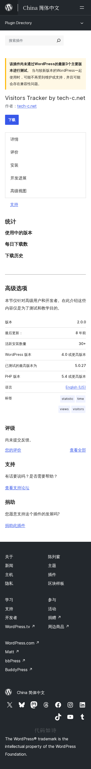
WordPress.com (22, 642)
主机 (9, 574)
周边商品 (58, 626)
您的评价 (13, 449)
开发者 (11, 617)
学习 (9, 599)
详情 (14, 139)
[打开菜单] (83, 7)
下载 (11, 120)
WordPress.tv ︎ (20, 626)
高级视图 (18, 190)
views (64, 409)
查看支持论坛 (17, 487)
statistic (67, 399)
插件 (52, 574)
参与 (52, 599)
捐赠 (54, 617)
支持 (14, 204)
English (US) (76, 387)
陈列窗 (54, 556)
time (80, 399)
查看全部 (78, 449)
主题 (52, 565)
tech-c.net (27, 105)
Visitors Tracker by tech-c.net (45, 98)
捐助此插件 (15, 525)
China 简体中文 (31, 692)
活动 (52, 608)
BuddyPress (19, 669)
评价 (14, 152)
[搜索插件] (59, 40)
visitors (78, 409)
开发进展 (18, 177)
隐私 (9, 583)
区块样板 (56, 583)
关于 (9, 556)
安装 (14, 165)
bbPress (15, 660)
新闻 (9, 565)
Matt (12, 651)
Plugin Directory (18, 23)
